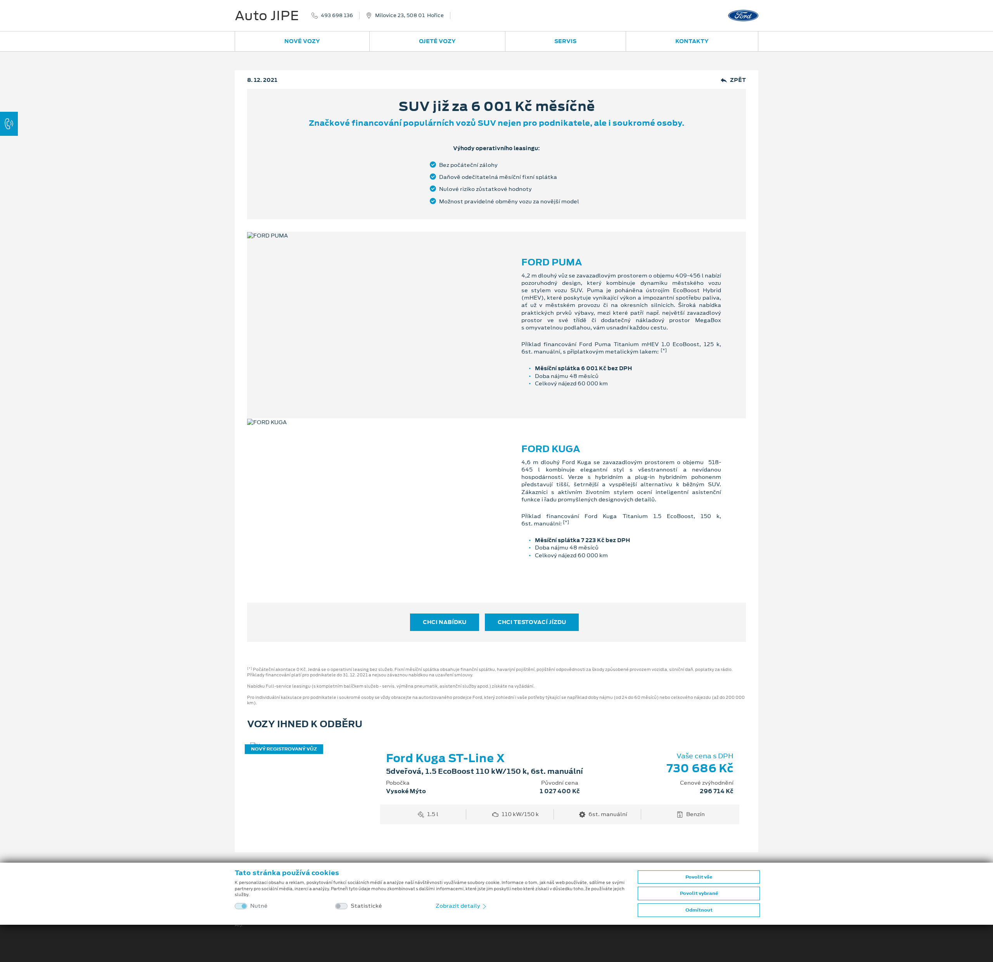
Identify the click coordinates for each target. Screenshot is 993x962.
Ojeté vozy (437, 41)
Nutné (259, 906)
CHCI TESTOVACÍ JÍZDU (532, 622)
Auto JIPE (267, 15)
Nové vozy (302, 41)
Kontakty (692, 41)
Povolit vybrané (699, 893)
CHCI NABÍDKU (444, 622)
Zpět (738, 80)
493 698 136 (337, 15)
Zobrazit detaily (458, 906)
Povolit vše (698, 877)
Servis (565, 41)
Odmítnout (699, 910)
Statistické (366, 906)
